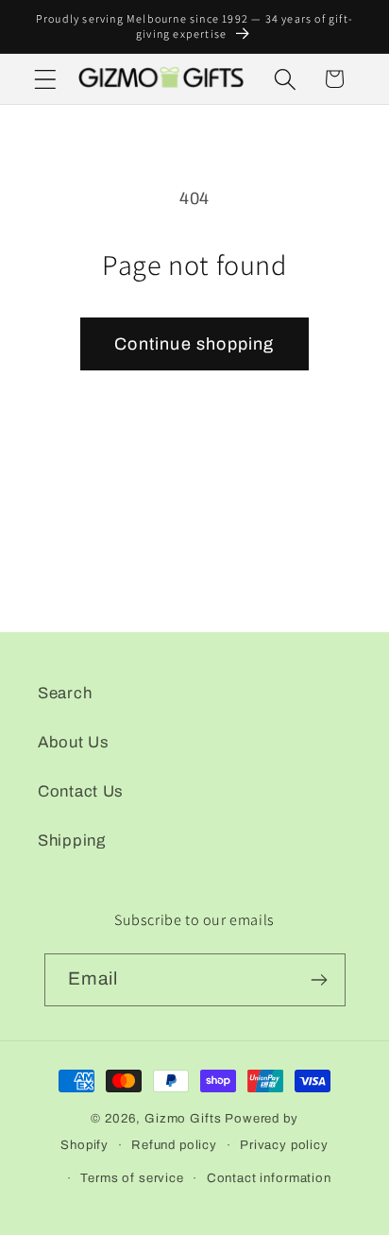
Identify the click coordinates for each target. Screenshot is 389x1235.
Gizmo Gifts (182, 1118)
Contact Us (81, 791)
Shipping (72, 840)
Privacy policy (284, 1145)
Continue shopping (194, 343)
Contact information (269, 1178)
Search (65, 693)
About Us (74, 742)
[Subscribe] (320, 979)
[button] (46, 79)
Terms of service (131, 1178)
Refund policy (174, 1145)
